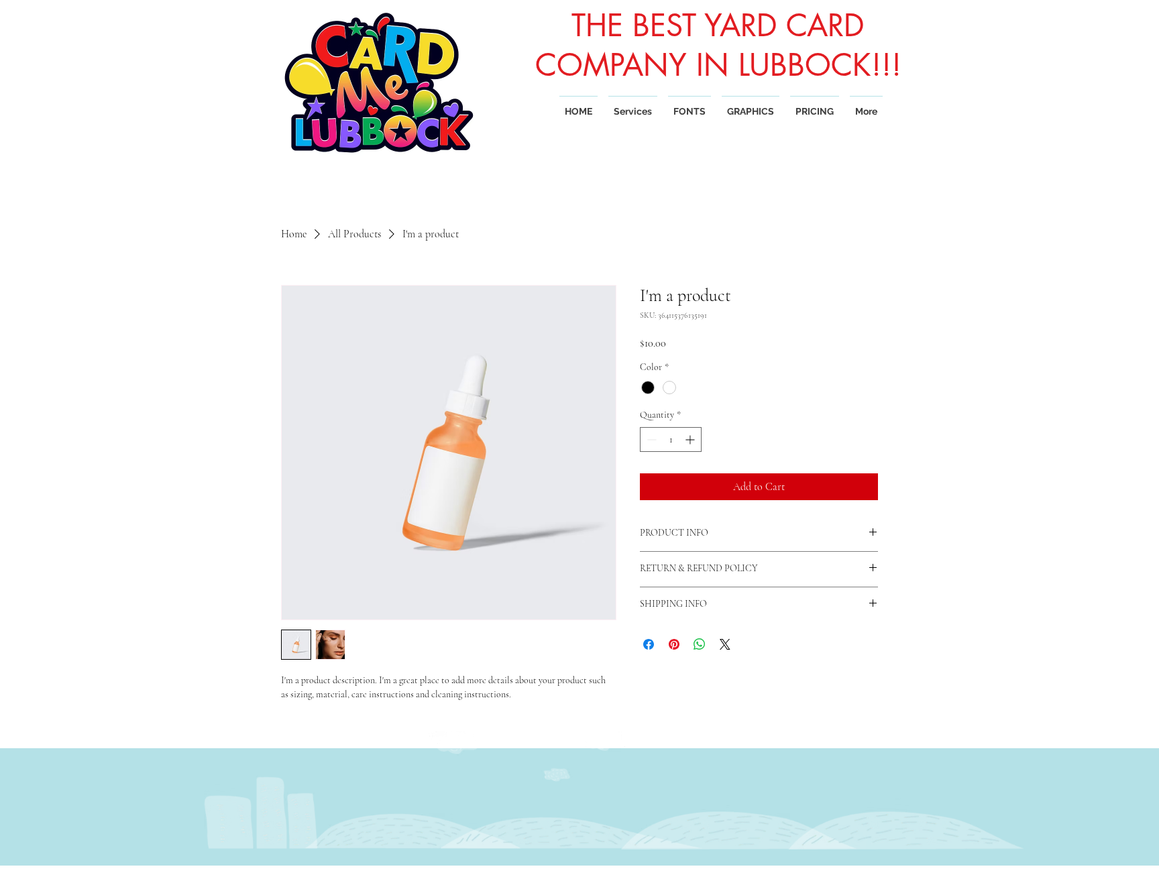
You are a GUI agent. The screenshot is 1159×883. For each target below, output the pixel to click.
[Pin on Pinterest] (674, 644)
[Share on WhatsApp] (700, 644)
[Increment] (691, 439)
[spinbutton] (671, 439)
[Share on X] (725, 644)
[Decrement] (650, 439)
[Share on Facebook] (649, 644)
